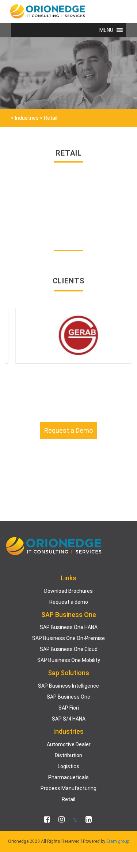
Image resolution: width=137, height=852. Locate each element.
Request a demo (68, 602)
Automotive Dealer (69, 744)
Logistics (68, 766)
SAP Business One (68, 697)
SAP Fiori (68, 708)
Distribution (68, 755)
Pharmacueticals (68, 777)
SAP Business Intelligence (68, 686)
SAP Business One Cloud (69, 649)
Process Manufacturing (68, 788)
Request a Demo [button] (68, 430)
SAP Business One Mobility (68, 660)
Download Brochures (68, 591)
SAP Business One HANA (69, 627)
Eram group (117, 841)
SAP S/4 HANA (68, 719)
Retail (68, 799)
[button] (106, 30)
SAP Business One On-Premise (68, 638)
